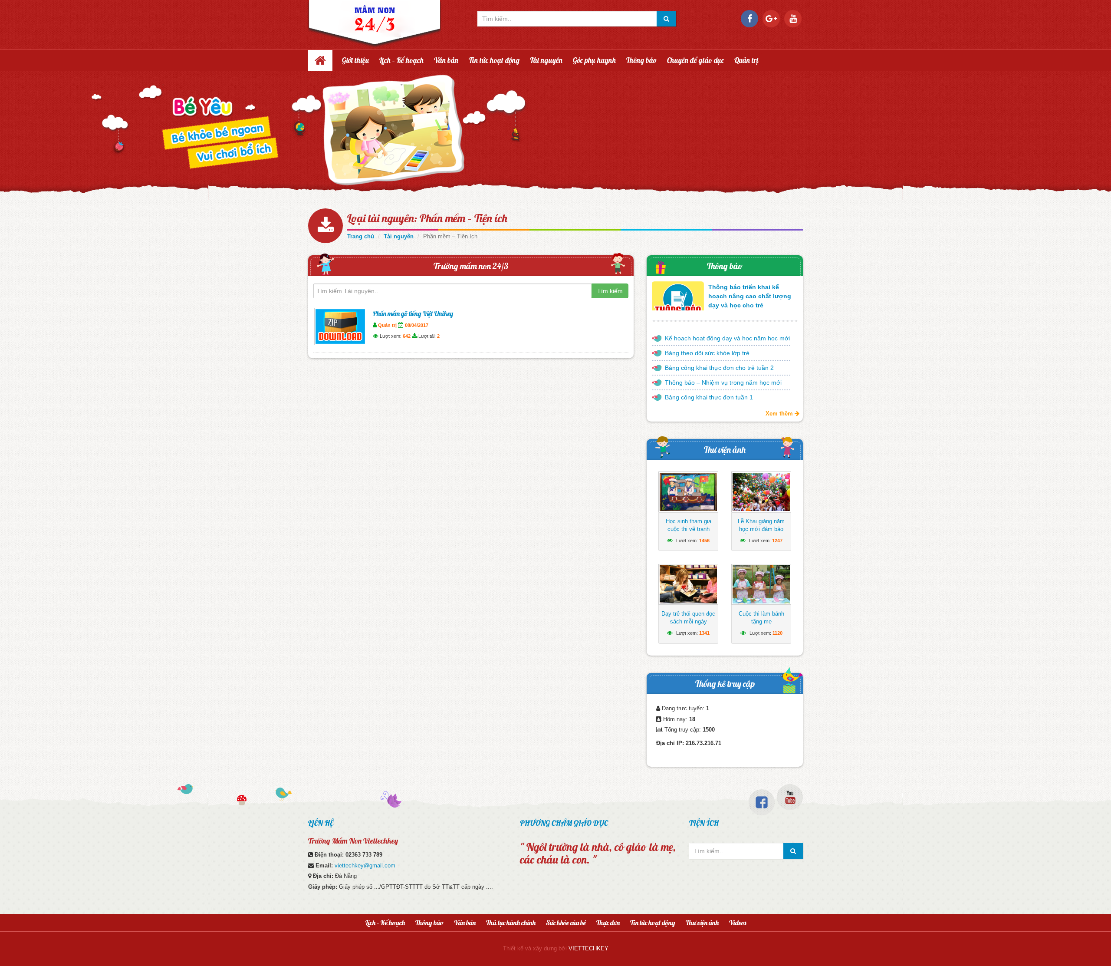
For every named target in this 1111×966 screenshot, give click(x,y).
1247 (777, 540)
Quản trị (746, 60)
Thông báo (641, 60)
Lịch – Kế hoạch (401, 60)
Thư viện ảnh (725, 449)
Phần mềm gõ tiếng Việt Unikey (413, 313)
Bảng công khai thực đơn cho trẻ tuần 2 (719, 367)
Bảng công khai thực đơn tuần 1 (709, 397)
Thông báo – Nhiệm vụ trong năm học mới (723, 382)
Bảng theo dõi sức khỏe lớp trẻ (707, 352)
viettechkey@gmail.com (365, 865)
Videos (737, 922)
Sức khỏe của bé (566, 922)
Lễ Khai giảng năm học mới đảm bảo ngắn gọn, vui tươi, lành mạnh (761, 533)
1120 (777, 633)
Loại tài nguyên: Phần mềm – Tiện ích (427, 218)
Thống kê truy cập (725, 683)
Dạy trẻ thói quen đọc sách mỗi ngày (688, 617)
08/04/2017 (416, 325)
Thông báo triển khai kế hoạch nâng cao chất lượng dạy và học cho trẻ (749, 296)
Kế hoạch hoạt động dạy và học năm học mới (727, 338)
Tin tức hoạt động (494, 60)
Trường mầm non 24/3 (471, 265)
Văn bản (446, 60)
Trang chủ (360, 236)
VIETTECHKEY (588, 948)
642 (407, 336)
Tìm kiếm (610, 290)
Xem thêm (780, 413)
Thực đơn (608, 922)
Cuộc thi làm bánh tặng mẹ (761, 617)
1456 (704, 540)
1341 (704, 633)
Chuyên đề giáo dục (695, 60)
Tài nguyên (546, 60)
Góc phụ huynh (594, 60)
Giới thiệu (355, 60)
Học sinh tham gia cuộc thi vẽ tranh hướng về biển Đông (688, 529)
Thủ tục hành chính (511, 922)
